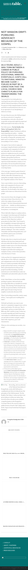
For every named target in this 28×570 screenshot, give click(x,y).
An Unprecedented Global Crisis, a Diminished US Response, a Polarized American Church (14, 502)
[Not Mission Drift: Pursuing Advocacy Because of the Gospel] (14, 25)
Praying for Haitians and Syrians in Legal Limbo (14, 526)
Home (2, 18)
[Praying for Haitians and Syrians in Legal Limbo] (14, 515)
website (10, 59)
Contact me (6, 341)
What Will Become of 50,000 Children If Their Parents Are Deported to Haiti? (14, 453)
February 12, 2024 (23, 47)
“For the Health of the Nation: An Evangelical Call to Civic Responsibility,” (12, 129)
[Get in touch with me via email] (8, 422)
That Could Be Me (14, 477)
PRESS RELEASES (9, 551)
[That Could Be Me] (14, 466)
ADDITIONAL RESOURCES (12, 548)
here (10, 61)
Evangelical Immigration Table (8, 47)
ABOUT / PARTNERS (10, 545)
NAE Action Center (11, 359)
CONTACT (7, 543)
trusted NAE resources (18, 334)
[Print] (9, 53)
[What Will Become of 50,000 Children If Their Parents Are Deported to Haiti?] (14, 442)
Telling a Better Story (11, 18)
